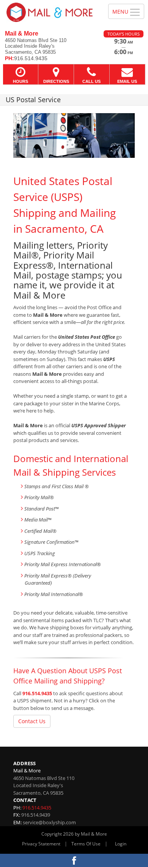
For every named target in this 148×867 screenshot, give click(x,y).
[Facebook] (74, 860)
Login (120, 844)
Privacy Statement (41, 844)
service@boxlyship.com (49, 822)
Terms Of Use (86, 844)
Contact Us (32, 721)
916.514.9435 (37, 693)
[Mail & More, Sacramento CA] (50, 12)
